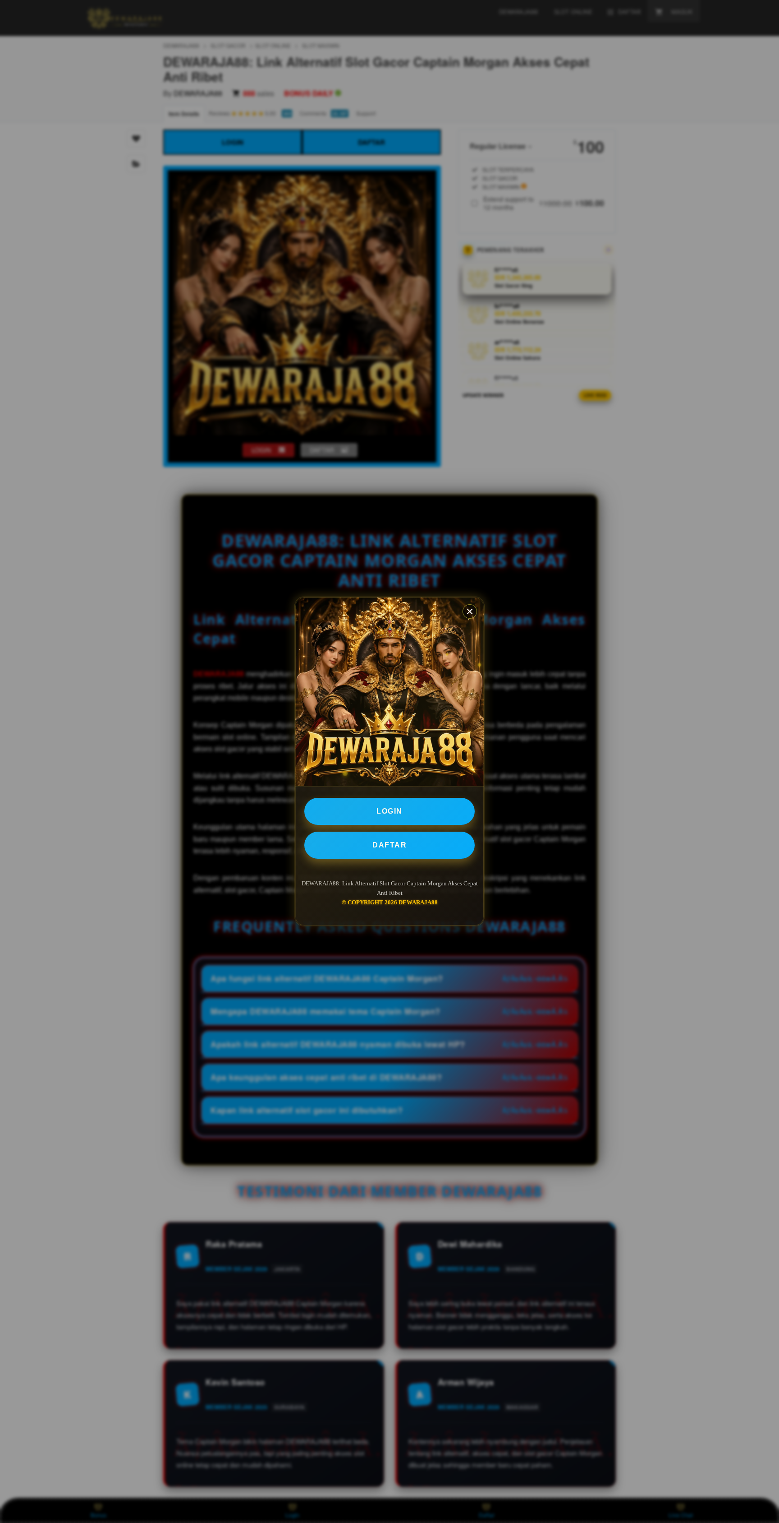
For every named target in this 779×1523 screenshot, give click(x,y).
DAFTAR (389, 845)
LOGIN (389, 811)
